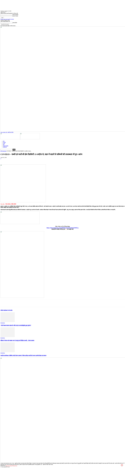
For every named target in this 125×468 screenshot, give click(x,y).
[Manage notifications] (122, 465)
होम (3, 141)
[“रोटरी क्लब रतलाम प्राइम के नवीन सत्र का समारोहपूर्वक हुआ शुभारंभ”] (8, 321)
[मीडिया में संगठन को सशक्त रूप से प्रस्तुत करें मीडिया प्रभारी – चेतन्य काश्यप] (8, 336)
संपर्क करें (5, 147)
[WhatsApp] (17, 160)
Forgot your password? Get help (7, 19)
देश (3, 144)
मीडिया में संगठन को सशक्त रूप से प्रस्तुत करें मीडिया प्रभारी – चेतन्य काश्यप (17, 340)
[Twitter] (7, 160)
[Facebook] (3, 160)
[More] (21, 160)
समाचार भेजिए (5, 145)
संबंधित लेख (3, 310)
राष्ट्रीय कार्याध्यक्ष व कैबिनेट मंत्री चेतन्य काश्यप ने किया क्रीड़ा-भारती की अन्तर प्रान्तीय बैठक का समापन (23, 355)
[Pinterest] (12, 160)
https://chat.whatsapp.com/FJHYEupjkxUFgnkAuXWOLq (62, 227)
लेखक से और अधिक (8, 310)
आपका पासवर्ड (15, 16)
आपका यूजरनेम (15, 14)
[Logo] (10, 139)
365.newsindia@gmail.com (11, 465)
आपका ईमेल (15, 22)
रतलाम (4, 142)
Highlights (4, 151)
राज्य (4, 143)
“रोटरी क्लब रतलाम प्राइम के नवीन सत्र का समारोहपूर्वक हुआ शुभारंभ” (16, 325)
